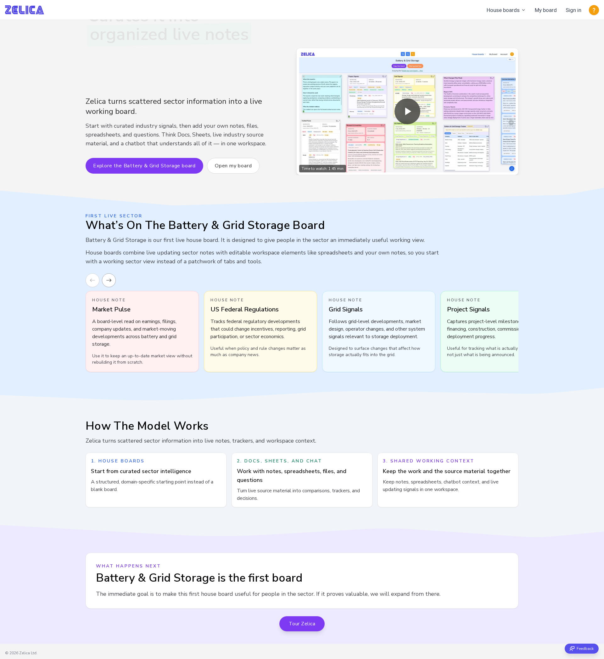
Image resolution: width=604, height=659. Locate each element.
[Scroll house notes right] (109, 280)
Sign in (573, 10)
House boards (503, 10)
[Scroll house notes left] (92, 280)
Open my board (233, 165)
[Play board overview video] (407, 111)
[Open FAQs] (594, 10)
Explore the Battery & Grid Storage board (144, 165)
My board (546, 10)
